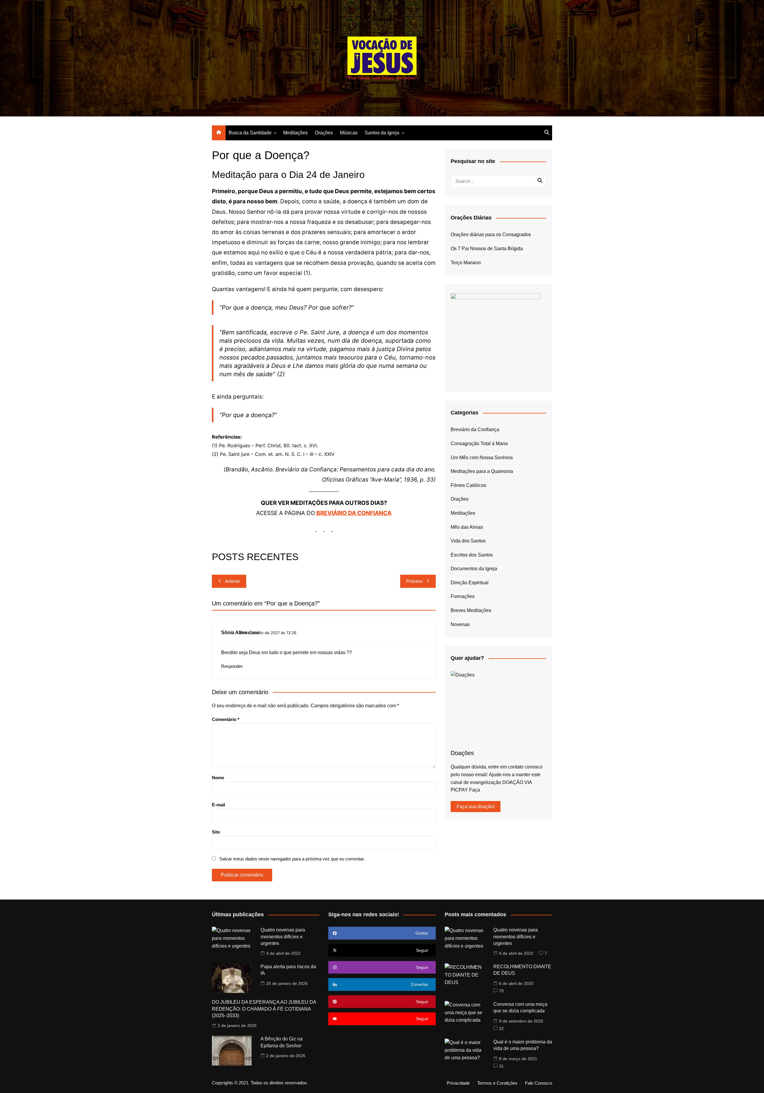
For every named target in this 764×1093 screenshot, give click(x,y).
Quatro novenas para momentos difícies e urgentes (283, 936)
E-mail (218, 804)
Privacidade (458, 1083)
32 (501, 1028)
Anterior (232, 581)
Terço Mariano (466, 262)
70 (501, 991)
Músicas (349, 132)
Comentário (225, 719)
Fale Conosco (538, 1083)
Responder (232, 666)
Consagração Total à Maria (479, 443)
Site (216, 831)
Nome (218, 777)
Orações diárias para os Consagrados (491, 234)
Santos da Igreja (382, 132)
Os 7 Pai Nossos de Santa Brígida (487, 248)
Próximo (414, 581)
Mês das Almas (467, 527)
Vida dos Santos (468, 540)
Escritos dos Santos (472, 554)
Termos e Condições (497, 1083)
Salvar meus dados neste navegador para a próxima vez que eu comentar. (292, 858)
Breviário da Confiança (475, 429)
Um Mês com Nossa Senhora (482, 457)
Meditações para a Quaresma (482, 471)
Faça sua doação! (476, 806)
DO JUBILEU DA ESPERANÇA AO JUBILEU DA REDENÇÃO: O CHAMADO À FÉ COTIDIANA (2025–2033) (264, 1009)
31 (501, 1066)
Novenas (460, 624)
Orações (324, 132)
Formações (463, 596)
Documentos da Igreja (474, 568)
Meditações (295, 132)
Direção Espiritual (470, 582)
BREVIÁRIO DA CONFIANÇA (354, 513)
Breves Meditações (471, 610)
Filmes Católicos (468, 485)
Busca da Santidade (250, 132)
